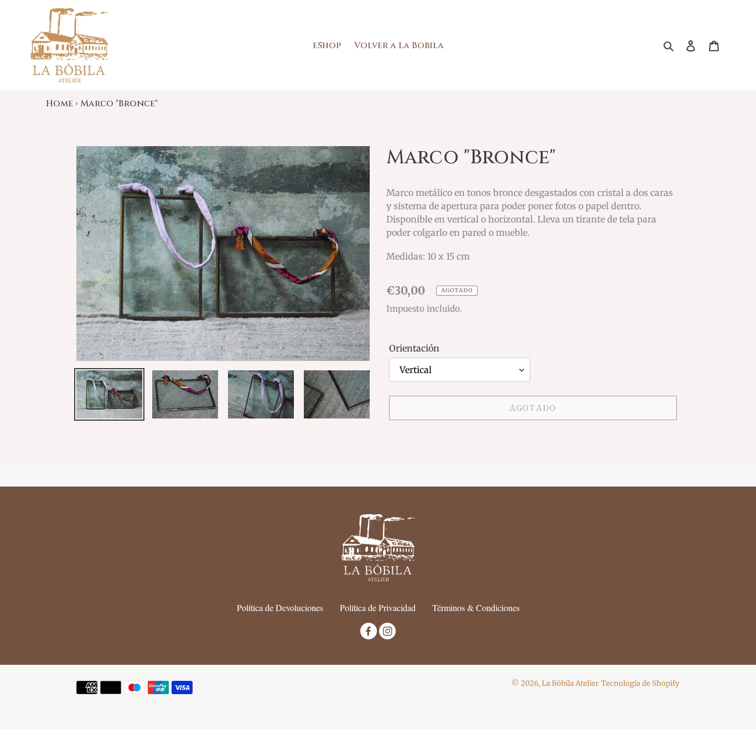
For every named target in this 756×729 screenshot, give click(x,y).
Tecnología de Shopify (640, 683)
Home (59, 103)
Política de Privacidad (378, 607)
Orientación (414, 348)
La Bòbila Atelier (570, 683)
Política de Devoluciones (280, 607)
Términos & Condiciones (476, 607)
